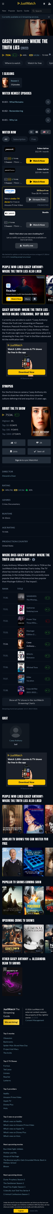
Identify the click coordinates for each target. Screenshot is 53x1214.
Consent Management (34, 1020)
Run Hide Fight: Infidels (13, 1149)
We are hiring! (11, 1022)
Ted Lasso (7, 1069)
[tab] (26, 101)
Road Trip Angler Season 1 (14, 1187)
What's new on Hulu (11, 1136)
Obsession (7, 1038)
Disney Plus (8, 1104)
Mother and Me (9, 1152)
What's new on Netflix (12, 1121)
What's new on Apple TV (13, 1129)
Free (34, 139)
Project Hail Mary (10, 1049)
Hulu (5, 1108)
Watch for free (35, 63)
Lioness (6, 1073)
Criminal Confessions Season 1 (16, 1194)
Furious (6, 1066)
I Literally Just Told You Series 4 (16, 1190)
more (27, 299)
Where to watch (12, 63)
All (6, 139)
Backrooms (8, 1042)
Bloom (6, 1166)
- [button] (12, 102)
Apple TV (7, 1101)
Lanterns (7, 1080)
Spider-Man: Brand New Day (15, 1045)
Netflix (6, 1093)
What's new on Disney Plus (14, 1132)
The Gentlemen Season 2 (13, 1183)
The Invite (7, 1053)
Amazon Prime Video (12, 1097)
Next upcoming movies (13, 1144)
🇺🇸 (44, 131)
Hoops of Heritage (11, 1156)
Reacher (6, 1077)
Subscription (19, 139)
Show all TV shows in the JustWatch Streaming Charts (26, 701)
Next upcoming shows (12, 1175)
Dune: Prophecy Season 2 (14, 1179)
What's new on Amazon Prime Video (18, 1125)
